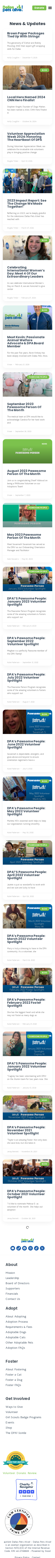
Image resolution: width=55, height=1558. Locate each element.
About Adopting (16, 1316)
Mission (10, 1273)
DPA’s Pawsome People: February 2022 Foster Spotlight (26, 1002)
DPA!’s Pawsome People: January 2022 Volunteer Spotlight (27, 1066)
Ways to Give (14, 1407)
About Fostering (16, 1369)
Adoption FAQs (15, 1348)
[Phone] (18, 1248)
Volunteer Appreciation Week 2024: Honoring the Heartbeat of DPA (26, 137)
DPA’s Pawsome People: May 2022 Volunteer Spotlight (26, 811)
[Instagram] (30, 1248)
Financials (12, 1294)
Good (48, 1551)
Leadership (12, 1278)
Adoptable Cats (15, 1337)
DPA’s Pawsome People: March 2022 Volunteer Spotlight (26, 939)
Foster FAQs (13, 1385)
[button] (39, 8)
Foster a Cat (13, 1374)
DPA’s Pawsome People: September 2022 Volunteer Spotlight (26, 641)
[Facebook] (24, 1248)
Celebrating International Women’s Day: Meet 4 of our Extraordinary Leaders (26, 272)
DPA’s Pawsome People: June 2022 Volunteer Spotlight (26, 744)
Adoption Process (17, 1321)
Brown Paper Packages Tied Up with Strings (25, 34)
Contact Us (13, 1299)
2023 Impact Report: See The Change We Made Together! (26, 203)
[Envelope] (12, 1248)
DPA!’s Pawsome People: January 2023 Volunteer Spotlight (27, 601)
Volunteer (12, 1412)
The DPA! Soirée (16, 1433)
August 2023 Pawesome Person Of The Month (26, 472)
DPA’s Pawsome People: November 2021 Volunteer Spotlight (26, 1130)
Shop (9, 1428)
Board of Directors (17, 1283)
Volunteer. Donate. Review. (20, 1473)
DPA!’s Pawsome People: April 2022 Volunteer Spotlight (27, 875)
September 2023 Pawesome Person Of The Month (24, 407)
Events (10, 1422)
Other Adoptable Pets (19, 1342)
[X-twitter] (42, 1248)
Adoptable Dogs (16, 1332)
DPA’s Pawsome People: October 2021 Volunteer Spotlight (26, 1194)
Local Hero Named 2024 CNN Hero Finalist (26, 98)
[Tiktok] (36, 1248)
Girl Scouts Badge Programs (23, 1417)
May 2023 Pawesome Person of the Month (24, 536)
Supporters (13, 1288)
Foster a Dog (14, 1380)
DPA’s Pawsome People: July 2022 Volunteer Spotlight (26, 677)
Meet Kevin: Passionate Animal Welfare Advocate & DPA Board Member (26, 341)
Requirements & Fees (19, 1327)
